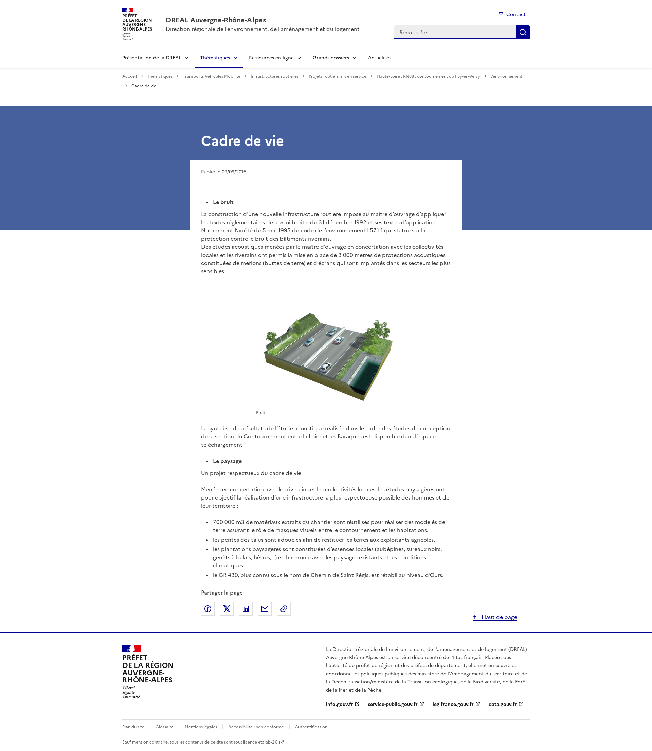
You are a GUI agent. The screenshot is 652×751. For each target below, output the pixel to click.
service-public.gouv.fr (393, 704)
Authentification (311, 727)
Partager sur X (227, 609)
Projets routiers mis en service (337, 76)
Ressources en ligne (271, 57)
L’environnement (506, 76)
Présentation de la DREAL (151, 57)
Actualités (379, 57)
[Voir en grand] (326, 355)
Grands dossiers (331, 57)
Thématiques (215, 57)
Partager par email (265, 609)
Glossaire (165, 727)
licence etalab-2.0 (260, 742)
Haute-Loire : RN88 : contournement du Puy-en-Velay (428, 76)
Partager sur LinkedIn (246, 609)
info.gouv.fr (339, 704)
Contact (516, 14)
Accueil (129, 76)
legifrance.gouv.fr (453, 704)
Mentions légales (201, 727)
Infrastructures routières (275, 76)
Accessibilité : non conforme (256, 727)
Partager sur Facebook (208, 609)
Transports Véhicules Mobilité (211, 76)
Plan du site (133, 727)
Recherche (523, 32)
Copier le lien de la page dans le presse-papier (284, 609)
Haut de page (498, 617)
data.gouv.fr (503, 704)
